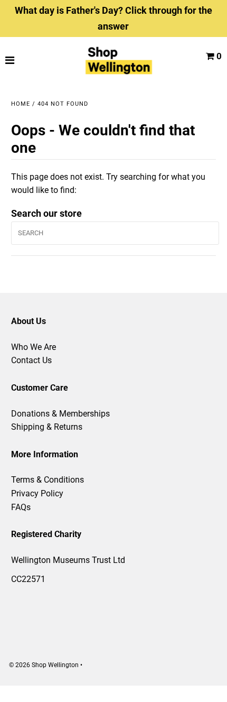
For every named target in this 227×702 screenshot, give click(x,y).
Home (20, 103)
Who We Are (33, 347)
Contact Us (31, 360)
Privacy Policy (37, 493)
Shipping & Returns (46, 427)
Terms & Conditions (47, 480)
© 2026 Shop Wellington (44, 665)
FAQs (21, 507)
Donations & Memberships (60, 414)
